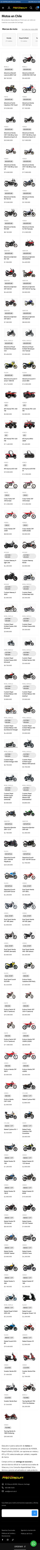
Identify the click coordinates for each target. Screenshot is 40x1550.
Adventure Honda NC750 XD (10, 198)
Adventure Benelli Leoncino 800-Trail (10, 74)
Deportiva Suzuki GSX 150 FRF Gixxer (28, 858)
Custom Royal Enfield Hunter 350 (28, 659)
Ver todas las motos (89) (30, 29)
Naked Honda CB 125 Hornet (27, 1162)
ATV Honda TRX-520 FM (10, 440)
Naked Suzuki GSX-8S (10, 1342)
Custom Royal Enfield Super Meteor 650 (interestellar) (27, 796)
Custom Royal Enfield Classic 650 (28, 625)
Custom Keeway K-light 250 (10, 561)
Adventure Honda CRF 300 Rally (28, 104)
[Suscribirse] (34, 1513)
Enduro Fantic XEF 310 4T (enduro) (10, 1040)
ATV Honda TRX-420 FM (29, 410)
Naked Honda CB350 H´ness (27, 1252)
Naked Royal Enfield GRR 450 (10, 1312)
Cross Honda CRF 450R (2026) (28, 530)
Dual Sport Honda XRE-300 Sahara (28, 950)
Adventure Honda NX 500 (10, 228)
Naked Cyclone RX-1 (11, 1129)
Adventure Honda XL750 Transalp (28, 228)
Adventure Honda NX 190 (28, 198)
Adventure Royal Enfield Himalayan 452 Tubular (28, 349)
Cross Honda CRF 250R (9, 530)
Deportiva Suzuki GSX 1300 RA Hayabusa (9, 859)
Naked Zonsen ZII (28, 1341)
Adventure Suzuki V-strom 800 (29, 380)
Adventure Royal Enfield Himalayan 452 (10, 349)
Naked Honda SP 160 (27, 1282)
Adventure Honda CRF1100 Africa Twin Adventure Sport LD (29, 135)
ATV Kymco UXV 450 (10, 469)
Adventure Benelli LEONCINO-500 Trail (29, 74)
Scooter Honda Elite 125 (28, 1372)
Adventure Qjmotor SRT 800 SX (28, 318)
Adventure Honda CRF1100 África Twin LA (11, 167)
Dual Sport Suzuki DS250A (10, 980)
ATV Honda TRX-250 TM (10, 410)
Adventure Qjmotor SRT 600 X (10, 318)
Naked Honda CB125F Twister (27, 1222)
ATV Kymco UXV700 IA (28, 470)
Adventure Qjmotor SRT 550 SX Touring (28, 288)
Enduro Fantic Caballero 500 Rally (28, 980)
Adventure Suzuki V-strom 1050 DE (11, 380)
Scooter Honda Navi (10, 1401)
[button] (3, 7)
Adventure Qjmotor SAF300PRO (28, 258)
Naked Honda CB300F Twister (9, 1252)
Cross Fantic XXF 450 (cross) (27, 500)
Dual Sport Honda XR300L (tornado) (10, 950)
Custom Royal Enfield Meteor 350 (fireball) (10, 694)
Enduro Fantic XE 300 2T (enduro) (9, 1010)
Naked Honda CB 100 (9, 1162)
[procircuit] (13, 1478)
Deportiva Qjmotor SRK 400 (28, 828)
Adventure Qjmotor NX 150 (10, 258)
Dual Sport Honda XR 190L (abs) (10, 920)
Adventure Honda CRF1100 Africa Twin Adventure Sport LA (11, 135)
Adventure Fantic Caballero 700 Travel (11, 104)
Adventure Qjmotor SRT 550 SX (10, 288)
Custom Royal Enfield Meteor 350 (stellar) (28, 694)
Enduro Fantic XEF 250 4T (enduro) (28, 1010)
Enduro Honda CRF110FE (8, 1100)
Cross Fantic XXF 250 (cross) (9, 500)
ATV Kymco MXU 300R (27, 440)
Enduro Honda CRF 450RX (28, 1070)
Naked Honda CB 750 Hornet (9, 1222)
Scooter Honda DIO (10, 1371)
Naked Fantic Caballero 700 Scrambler (27, 1131)
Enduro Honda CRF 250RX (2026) (28, 1040)
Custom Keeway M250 (27, 561)
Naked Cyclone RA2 (28, 1099)
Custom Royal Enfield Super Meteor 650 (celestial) (8, 796)
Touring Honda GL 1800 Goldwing (10, 1432)
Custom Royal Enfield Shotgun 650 (11, 761)
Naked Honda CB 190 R (9, 1192)
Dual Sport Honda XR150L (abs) (28, 920)
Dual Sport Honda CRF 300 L (28, 890)
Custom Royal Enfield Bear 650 (27, 593)
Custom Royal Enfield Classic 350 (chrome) (10, 626)
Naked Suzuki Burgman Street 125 (29, 1312)
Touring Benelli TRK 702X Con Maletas (28, 1402)
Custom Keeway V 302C (10, 593)
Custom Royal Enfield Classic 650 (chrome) (10, 660)
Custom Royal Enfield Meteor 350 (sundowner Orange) (11, 728)
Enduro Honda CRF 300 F (10, 1070)
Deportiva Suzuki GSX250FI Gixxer (9, 890)
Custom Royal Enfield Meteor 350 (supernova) (28, 728)
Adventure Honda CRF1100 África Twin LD (29, 167)
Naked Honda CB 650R (27, 1192)
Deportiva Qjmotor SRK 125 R (10, 828)
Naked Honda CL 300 (9, 1282)
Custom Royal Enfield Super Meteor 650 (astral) (28, 762)
